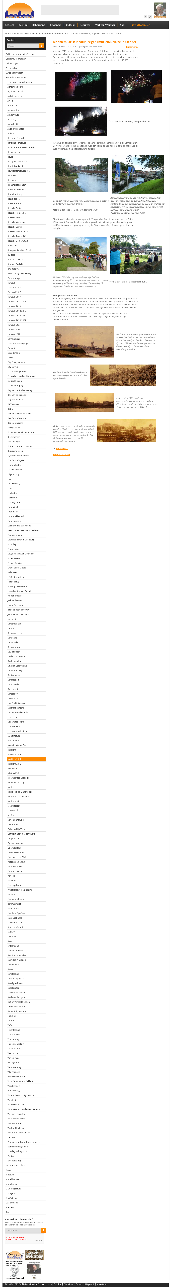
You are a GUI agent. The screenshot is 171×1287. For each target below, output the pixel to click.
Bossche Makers (15, 217)
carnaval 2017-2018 (17, 301)
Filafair (11, 488)
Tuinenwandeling (16, 1044)
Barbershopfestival (17, 142)
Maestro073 (13, 740)
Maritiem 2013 (14, 763)
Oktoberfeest (14, 824)
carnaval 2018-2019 (17, 310)
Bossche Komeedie (17, 212)
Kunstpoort (13, 693)
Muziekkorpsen (13, 1179)
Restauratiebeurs (16, 899)
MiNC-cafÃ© (13, 773)
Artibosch (12, 105)
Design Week (14, 427)
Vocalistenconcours (17, 1076)
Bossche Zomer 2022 (18, 240)
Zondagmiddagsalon (18, 1151)
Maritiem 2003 (14, 754)
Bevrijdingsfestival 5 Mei (19, 170)
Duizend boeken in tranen (20, 446)
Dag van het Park (15, 399)
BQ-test (11, 254)
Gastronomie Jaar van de (19, 525)
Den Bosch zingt (15, 423)
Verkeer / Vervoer (105, 25)
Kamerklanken (14, 623)
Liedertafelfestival (16, 721)
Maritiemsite (62, 448)
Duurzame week (15, 451)
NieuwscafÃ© (14, 810)
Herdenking (13, 581)
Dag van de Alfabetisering (20, 390)
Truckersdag (13, 1039)
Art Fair (11, 100)
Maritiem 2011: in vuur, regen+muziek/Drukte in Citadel (95, 33)
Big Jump (12, 180)
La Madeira (13, 698)
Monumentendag (16, 782)
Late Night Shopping (17, 703)
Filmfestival (13, 493)
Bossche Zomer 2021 (18, 236)
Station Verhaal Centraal (19, 1002)
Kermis (11, 628)
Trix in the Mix (14, 1034)
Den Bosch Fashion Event (19, 413)
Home (8, 33)
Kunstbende (13, 684)
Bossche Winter (15, 226)
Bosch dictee (14, 198)
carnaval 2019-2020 (17, 315)
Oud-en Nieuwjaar (16, 852)
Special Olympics (16, 978)
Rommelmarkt (14, 903)
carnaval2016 (14, 329)
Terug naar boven (61, 454)
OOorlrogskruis (13, 1188)
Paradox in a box (16, 871)
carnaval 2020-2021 (17, 320)
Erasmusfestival (15, 469)
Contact (79, 1284)
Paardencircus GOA (17, 857)
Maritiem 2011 (61, 33)
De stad (23, 25)
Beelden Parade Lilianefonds (21, 147)
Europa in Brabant (14, 72)
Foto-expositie (14, 521)
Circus (10, 357)
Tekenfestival (14, 1030)
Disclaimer (69, 1284)
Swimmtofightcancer (17, 1011)
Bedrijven (85, 25)
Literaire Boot (14, 726)
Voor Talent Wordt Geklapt (20, 1081)
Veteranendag (14, 1067)
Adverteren (102, 1284)
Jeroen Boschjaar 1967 (18, 609)
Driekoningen (14, 441)
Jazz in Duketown (15, 605)
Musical (11, 787)
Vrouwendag (14, 1090)
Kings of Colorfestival (18, 665)
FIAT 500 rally (14, 483)
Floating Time (14, 502)
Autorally (12, 119)
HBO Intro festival (16, 577)
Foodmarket (13, 511)
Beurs (10, 156)
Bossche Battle (15, 208)
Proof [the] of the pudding (20, 889)
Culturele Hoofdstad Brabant (21, 376)
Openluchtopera (15, 843)
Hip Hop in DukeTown (18, 586)
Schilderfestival (15, 922)
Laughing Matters (16, 707)
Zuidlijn (11, 1156)
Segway (11, 931)
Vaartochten (13, 1053)
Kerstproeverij (14, 647)
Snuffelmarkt (13, 964)
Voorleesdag (14, 1086)
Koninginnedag (15, 675)
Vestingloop (13, 1062)
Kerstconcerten (15, 633)
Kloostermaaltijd (15, 670)
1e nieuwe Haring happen (20, 82)
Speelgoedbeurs (15, 983)
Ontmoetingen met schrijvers (21, 833)
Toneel (9, 1212)
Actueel (9, 25)
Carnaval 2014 (14, 287)
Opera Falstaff (14, 847)
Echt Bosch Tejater (16, 460)
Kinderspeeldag (15, 661)
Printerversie (132, 47)
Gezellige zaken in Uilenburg (21, 539)
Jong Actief (13, 619)
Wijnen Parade (14, 1123)
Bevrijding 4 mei (15, 166)
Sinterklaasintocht (16, 950)
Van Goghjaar (14, 1058)
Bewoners (55, 25)
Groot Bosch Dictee (17, 567)
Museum (10, 1174)
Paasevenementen (16, 861)
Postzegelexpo (15, 885)
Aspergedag (13, 110)
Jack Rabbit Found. (16, 600)
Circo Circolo (14, 353)
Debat (10, 409)
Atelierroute (13, 114)
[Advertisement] (80, 10)
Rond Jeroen (13, 908)
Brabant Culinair (15, 259)
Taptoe (11, 1020)
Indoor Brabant (15, 595)
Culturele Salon (15, 381)
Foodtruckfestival (16, 516)
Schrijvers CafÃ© (15, 927)
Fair (9, 479)
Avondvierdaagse (16, 128)
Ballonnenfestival (16, 138)
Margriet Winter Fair (17, 745)
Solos (10, 969)
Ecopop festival (15, 465)
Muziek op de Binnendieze (20, 791)
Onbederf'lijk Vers (16, 829)
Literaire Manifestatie (17, 731)
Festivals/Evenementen (32, 33)
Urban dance (14, 1048)
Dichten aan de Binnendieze (21, 432)
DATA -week (13, 404)
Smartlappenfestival (17, 955)
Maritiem (48, 33)
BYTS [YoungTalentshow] (19, 273)
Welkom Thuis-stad (17, 1114)
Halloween (13, 572)
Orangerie (11, 1193)
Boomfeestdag (15, 194)
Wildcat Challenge (16, 1128)
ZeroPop (12, 1137)
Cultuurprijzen (12, 63)
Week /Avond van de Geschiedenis (24, 1109)
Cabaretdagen (14, 278)
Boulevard (12, 245)
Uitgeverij (89, 1284)
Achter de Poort (15, 86)
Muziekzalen (11, 1184)
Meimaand (13, 768)
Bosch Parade (14, 203)
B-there (11, 133)
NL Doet (11, 815)
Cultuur (70, 25)
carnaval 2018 (14, 306)
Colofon (57, 1284)
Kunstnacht (13, 689)
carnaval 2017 (14, 296)
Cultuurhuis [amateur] (16, 58)
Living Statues (14, 735)
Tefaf (10, 1025)
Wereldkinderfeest (16, 1118)
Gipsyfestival (14, 549)
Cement (11, 348)
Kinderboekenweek (17, 656)
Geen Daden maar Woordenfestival (24, 530)
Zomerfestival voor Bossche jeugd (24, 1142)
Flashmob (12, 497)
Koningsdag (13, 679)
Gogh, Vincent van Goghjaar (21, 553)
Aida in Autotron (15, 96)
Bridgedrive (13, 268)
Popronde (12, 880)
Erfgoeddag (11, 68)
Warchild (12, 1100)
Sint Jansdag (13, 945)
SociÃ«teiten (12, 1198)
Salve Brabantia (15, 917)
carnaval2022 (14, 334)
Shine (10, 941)
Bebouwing (38, 25)
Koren (9, 1170)
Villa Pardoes (14, 1072)
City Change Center (17, 362)
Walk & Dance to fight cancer (21, 1095)
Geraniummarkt (15, 535)
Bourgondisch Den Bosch (20, 250)
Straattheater (12, 1202)
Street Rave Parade (16, 1006)
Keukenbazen (14, 651)
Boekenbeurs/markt (17, 189)
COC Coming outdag (17, 371)
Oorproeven (13, 838)
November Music (16, 819)
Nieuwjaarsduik (15, 805)
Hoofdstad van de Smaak (19, 591)
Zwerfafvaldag (14, 1160)
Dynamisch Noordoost (18, 455)
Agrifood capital (15, 91)
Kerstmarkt (13, 642)
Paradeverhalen (15, 866)
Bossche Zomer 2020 (18, 231)
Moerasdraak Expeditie (18, 777)
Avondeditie (13, 124)
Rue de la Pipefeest (17, 913)
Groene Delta (14, 558)
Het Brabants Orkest (15, 1165)
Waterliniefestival (16, 1104)
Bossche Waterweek (17, 222)
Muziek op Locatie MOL (18, 796)
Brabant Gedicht (15, 264)
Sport (123, 25)
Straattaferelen (140, 25)
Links (49, 1284)
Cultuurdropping (15, 385)
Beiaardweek (14, 152)
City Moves (13, 367)
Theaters (10, 1207)
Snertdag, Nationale (17, 959)
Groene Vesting (15, 563)
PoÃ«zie (11, 875)
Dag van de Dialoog (17, 395)
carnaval (12, 282)
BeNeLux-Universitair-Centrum (20, 54)
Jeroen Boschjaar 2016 (18, 614)
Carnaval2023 (14, 339)
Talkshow (12, 1016)
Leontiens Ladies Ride (18, 712)
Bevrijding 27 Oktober (18, 161)
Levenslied (13, 717)
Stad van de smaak (16, 992)
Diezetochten (14, 437)
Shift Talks (12, 936)
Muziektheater (14, 801)
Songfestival (13, 974)
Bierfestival (13, 175)
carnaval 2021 (14, 325)
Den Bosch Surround (17, 418)
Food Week (13, 507)
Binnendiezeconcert (17, 184)
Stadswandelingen (16, 997)
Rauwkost (12, 894)
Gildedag (12, 544)
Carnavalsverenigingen (18, 343)
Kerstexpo (12, 637)
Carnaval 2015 (14, 292)
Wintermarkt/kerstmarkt (19, 1132)
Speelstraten (13, 988)
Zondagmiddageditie (18, 1146)
